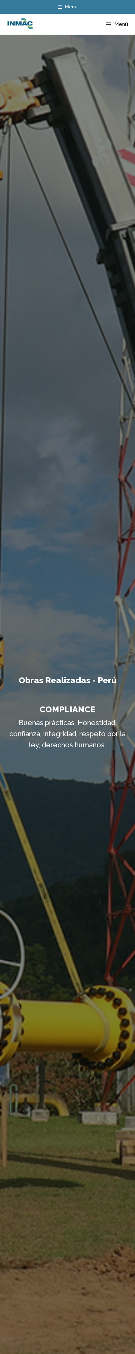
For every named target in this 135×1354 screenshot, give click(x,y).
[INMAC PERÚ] (18, 24)
